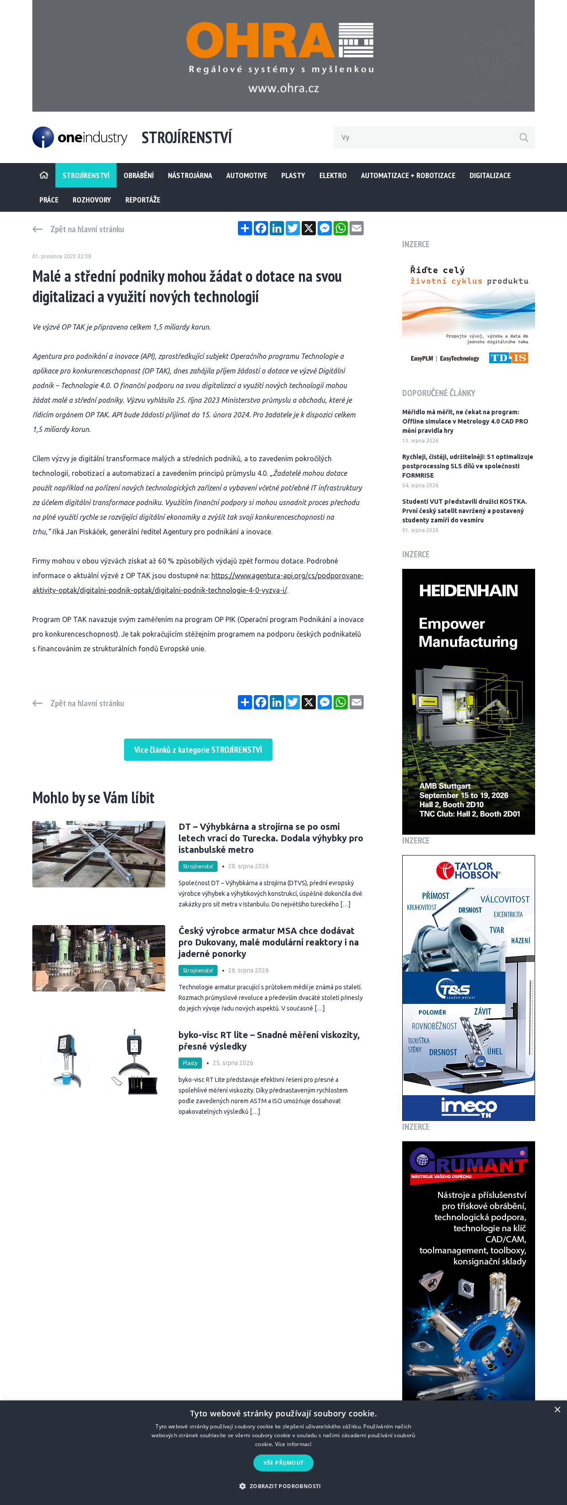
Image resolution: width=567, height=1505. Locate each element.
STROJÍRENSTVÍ (85, 175)
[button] (283, 1486)
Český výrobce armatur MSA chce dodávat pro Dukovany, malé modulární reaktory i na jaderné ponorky (269, 942)
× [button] (557, 1410)
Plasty (293, 175)
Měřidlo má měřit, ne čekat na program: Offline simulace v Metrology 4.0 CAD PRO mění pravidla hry (465, 421)
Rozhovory (92, 199)
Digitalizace (490, 175)
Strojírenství (198, 866)
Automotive (246, 175)
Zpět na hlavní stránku (87, 229)
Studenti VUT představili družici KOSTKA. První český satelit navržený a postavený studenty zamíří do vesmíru (464, 511)
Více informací (293, 1444)
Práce (48, 199)
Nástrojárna (190, 175)
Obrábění (139, 175)
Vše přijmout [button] (284, 1462)
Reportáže (142, 199)
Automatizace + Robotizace (408, 175)
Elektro (333, 175)
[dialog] (283, 1452)
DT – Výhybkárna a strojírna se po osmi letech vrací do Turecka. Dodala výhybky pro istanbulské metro (271, 838)
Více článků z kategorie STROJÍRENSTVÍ (198, 749)
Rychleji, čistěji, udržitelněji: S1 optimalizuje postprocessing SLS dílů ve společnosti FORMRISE (467, 466)
